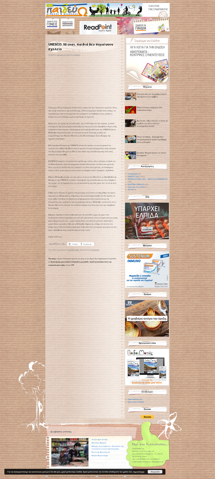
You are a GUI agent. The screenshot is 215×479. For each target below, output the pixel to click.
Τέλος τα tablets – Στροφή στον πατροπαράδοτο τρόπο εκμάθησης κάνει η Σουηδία (152, 139)
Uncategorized (133, 173)
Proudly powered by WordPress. (59, 476)
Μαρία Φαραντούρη (100, 455)
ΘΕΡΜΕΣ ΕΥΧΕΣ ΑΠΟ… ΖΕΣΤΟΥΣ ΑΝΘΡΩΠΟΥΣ (148, 179)
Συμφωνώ (155, 471)
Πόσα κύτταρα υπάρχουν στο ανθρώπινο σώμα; (149, 108)
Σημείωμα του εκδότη (136, 187)
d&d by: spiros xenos (134, 476)
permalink (95, 250)
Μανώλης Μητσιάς (99, 443)
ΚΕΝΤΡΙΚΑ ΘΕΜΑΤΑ (136, 184)
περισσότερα (138, 472)
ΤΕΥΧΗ (131, 189)
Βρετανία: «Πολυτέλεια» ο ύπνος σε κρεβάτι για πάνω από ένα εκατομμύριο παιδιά (152, 123)
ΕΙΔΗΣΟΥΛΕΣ (73, 250)
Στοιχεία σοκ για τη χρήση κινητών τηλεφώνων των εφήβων (152, 95)
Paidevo (76, 55)
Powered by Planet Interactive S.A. (110, 476)
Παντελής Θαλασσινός (101, 452)
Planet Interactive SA (135, 399)
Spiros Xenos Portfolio (136, 402)
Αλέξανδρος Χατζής (100, 439)
